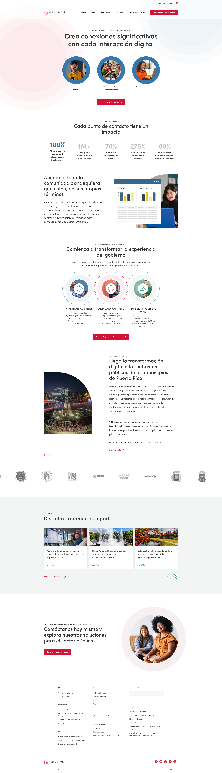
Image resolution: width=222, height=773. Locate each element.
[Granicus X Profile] (174, 762)
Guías (95, 700)
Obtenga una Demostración (164, 12)
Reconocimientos (99, 732)
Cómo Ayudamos (88, 12)
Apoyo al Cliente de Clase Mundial (106, 735)
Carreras (162, 3)
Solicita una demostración (111, 102)
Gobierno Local (64, 696)
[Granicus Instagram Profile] (165, 762)
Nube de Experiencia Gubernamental (111, 336)
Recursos (119, 12)
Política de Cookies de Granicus (141, 715)
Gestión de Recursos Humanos (70, 719)
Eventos (96, 707)
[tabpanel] (111, 403)
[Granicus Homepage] (55, 12)
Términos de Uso (135, 719)
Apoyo (170, 3)
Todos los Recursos (53, 576)
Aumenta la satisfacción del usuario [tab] (111, 150)
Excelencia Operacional (67, 744)
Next (175, 576)
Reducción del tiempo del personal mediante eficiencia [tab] (164, 150)
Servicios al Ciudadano (67, 709)
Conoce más (115, 450)
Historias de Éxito (99, 696)
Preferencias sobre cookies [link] (52, 770)
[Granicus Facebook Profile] (156, 762)
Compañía (97, 720)
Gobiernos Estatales (66, 693)
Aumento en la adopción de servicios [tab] (137, 150)
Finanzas (61, 723)
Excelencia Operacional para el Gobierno (70, 714)
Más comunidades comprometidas (71, 740)
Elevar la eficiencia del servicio (70, 736)
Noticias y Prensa (99, 724)
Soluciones (105, 12)
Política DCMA (134, 722)
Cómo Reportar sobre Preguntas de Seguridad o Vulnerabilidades (143, 734)
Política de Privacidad (137, 711)
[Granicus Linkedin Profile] (170, 762)
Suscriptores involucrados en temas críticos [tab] (84, 150)
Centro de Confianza (137, 708)
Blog (94, 704)
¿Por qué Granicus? (137, 12)
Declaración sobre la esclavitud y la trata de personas (145, 727)
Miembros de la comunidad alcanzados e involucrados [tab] (57, 150)
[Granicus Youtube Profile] (160, 762)
